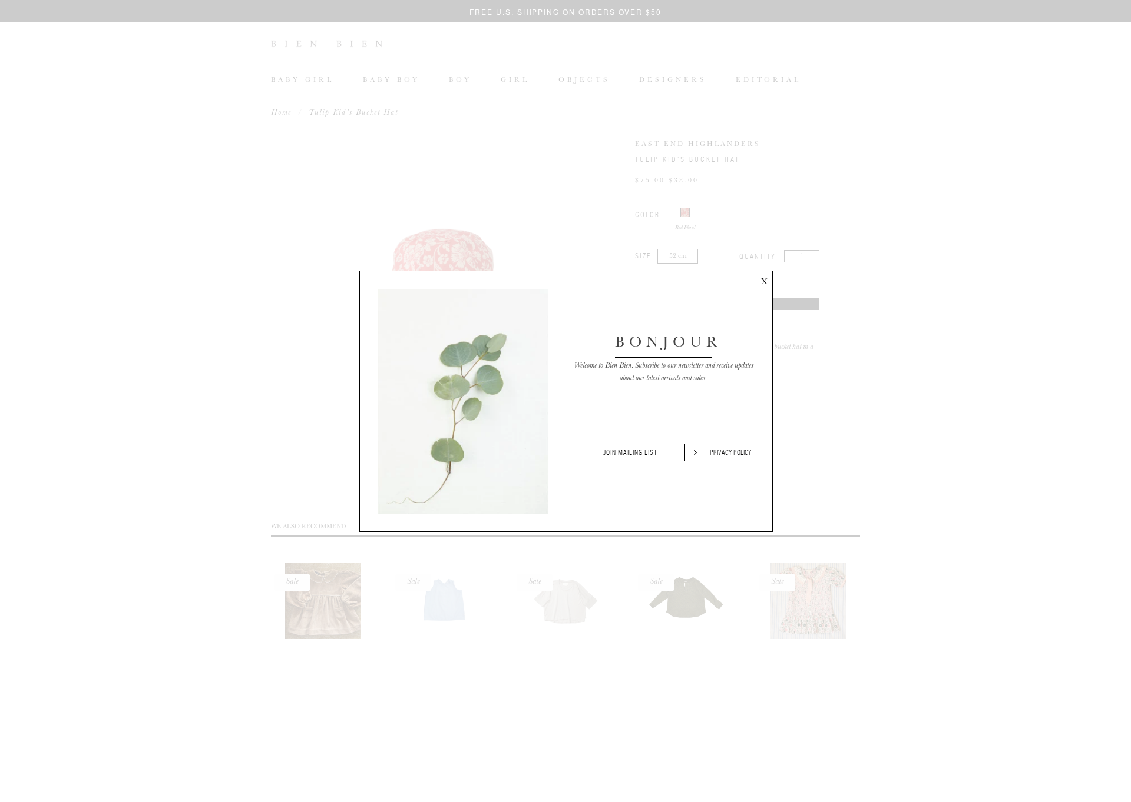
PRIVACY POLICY (731, 452)
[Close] (764, 279)
